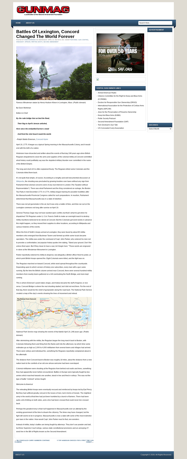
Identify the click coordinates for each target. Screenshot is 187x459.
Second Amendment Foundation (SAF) (113, 122)
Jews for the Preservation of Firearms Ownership (117, 112)
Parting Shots (37, 42)
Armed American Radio (107, 93)
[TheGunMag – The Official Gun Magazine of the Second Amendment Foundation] (44, 15)
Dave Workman (30, 40)
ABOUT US (30, 23)
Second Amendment (51, 42)
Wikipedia (20, 181)
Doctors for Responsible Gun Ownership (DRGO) (117, 102)
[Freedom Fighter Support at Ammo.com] (98, 80)
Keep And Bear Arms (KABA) (109, 115)
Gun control (83, 40)
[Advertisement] (160, 76)
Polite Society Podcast (107, 118)
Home (18, 23)
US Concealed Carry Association (111, 128)
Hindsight (20, 42)
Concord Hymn (42, 139)
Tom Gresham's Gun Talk (108, 125)
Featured (73, 40)
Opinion (28, 42)
